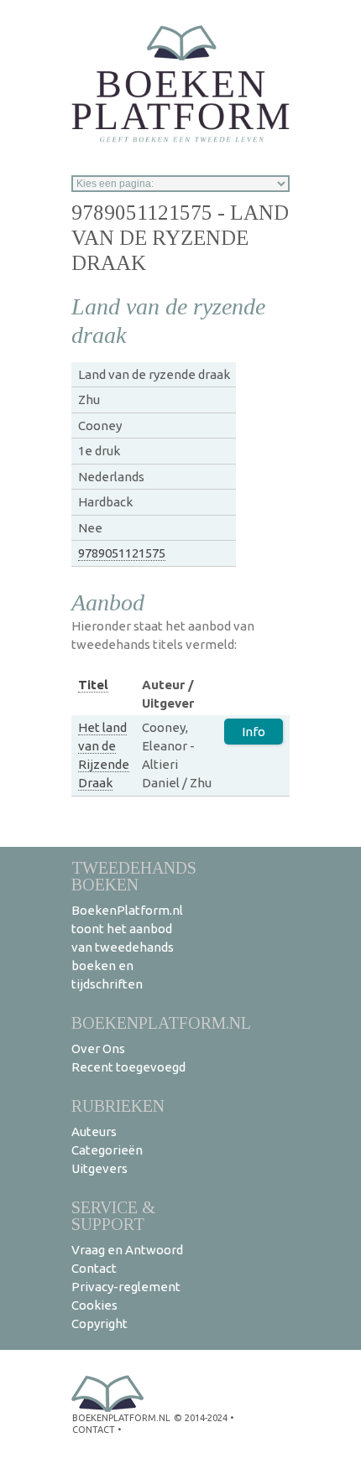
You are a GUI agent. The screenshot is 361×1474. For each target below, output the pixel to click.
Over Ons (98, 1048)
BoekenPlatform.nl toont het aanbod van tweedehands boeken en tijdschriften (127, 947)
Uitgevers (99, 1168)
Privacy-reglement (125, 1286)
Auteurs (94, 1131)
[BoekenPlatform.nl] (180, 78)
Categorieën (107, 1150)
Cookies (94, 1305)
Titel (93, 684)
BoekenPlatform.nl (161, 1022)
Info (253, 731)
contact (93, 1430)
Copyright (99, 1323)
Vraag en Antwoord (127, 1250)
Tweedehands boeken (133, 876)
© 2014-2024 (201, 1418)
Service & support (113, 1215)
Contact (94, 1268)
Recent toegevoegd (128, 1067)
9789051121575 (121, 553)
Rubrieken (118, 1105)
